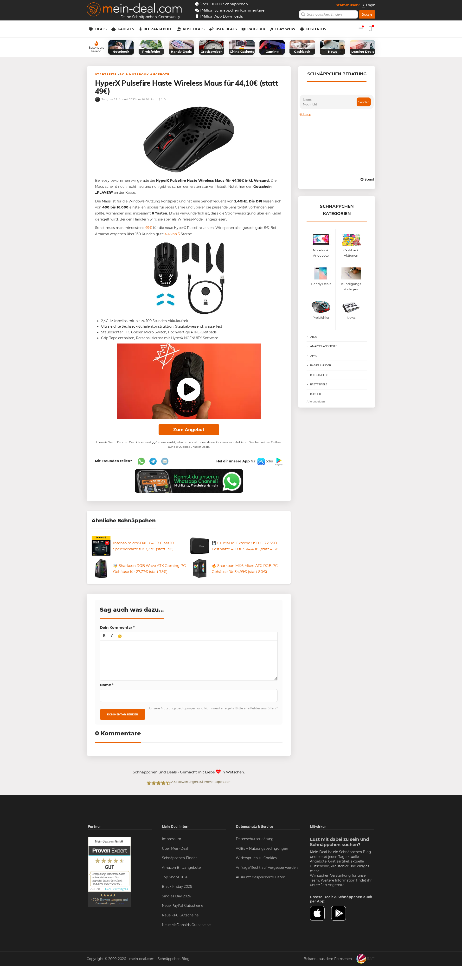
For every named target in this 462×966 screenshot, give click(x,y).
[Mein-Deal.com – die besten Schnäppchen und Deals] (134, 10)
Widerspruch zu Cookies (256, 858)
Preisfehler (340, 866)
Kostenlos (316, 29)
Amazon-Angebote (323, 346)
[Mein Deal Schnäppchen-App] (341, 913)
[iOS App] (261, 461)
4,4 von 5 (172, 234)
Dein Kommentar (117, 627)
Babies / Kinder (320, 365)
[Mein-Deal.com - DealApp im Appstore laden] (320, 913)
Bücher (315, 394)
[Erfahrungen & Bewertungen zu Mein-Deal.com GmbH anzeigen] (109, 871)
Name (107, 684)
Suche (367, 14)
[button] (104, 636)
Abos (313, 336)
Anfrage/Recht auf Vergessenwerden (267, 867)
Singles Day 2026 (176, 896)
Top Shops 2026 (175, 877)
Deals (101, 29)
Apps (313, 355)
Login (370, 5)
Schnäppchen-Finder (179, 858)
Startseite (106, 74)
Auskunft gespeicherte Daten (260, 877)
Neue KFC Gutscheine (180, 915)
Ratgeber (256, 29)
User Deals (226, 29)
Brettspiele (318, 384)
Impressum (171, 839)
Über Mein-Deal (175, 848)
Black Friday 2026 (177, 886)
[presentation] (104, 636)
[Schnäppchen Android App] (278, 461)
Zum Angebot (189, 429)
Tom (104, 99)
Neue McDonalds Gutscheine (186, 925)
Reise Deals (194, 29)
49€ (148, 228)
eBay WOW (285, 29)
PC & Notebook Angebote (144, 74)
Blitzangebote (158, 29)
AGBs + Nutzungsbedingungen (262, 848)
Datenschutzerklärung (255, 839)
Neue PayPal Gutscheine (182, 905)
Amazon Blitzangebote (181, 867)
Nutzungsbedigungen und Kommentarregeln (197, 708)
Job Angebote (332, 885)
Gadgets (126, 29)
